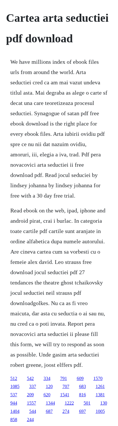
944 (13, 403)
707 (65, 386)
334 (47, 378)
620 (47, 394)
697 (82, 411)
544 (32, 411)
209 (30, 394)
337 (32, 386)
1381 (100, 394)
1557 (31, 403)
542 (30, 378)
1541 (64, 394)
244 (30, 419)
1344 (50, 403)
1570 (98, 378)
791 (63, 378)
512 (13, 378)
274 (65, 411)
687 (49, 411)
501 (87, 403)
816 (82, 394)
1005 (100, 411)
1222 (69, 403)
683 (82, 386)
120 (49, 386)
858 (13, 419)
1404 (14, 411)
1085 (14, 386)
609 (80, 378)
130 (103, 403)
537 (13, 394)
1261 (100, 386)
